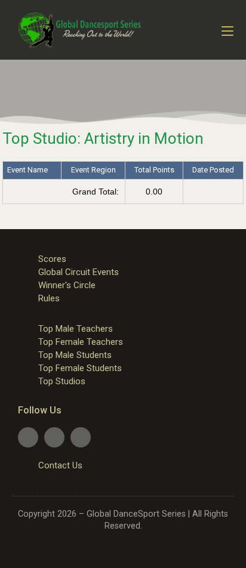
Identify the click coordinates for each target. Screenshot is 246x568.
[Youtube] (54, 437)
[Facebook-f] (28, 437)
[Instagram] (80, 437)
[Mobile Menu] (227, 30)
